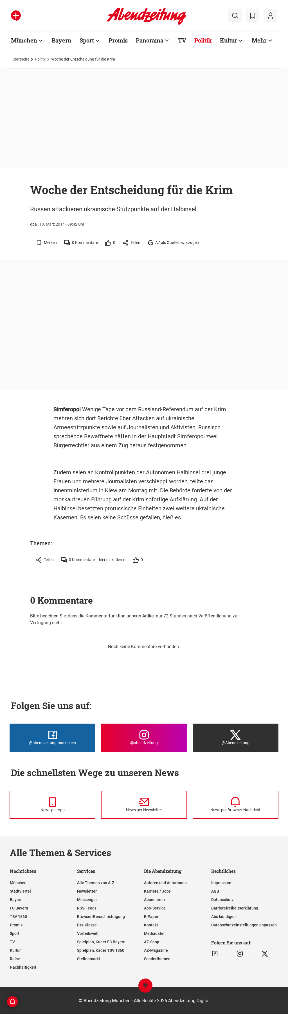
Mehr (259, 40)
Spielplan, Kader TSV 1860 (100, 950)
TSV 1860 (18, 916)
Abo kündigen (223, 916)
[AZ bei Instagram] (239, 953)
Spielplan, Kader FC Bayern (101, 942)
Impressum (221, 882)
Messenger (87, 899)
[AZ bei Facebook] (214, 953)
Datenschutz (222, 899)
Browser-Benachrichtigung (101, 916)
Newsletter (87, 891)
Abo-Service (155, 908)
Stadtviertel (20, 891)
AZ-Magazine (156, 950)
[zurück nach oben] (145, 988)
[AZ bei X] (264, 953)
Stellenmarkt (88, 959)
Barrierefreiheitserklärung (234, 908)
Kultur (228, 40)
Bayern (61, 40)
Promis (118, 40)
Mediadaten (155, 933)
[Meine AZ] (270, 16)
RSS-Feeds (86, 908)
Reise (15, 959)
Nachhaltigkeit (23, 967)
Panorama (149, 40)
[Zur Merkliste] (252, 16)
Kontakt (151, 925)
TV (182, 40)
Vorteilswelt (88, 933)
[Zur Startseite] (146, 23)
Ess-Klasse (87, 925)
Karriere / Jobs (157, 891)
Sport (87, 40)
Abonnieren (154, 899)
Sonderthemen (157, 959)
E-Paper (151, 916)
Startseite (20, 59)
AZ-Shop (151, 942)
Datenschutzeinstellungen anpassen (244, 925)
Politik (203, 40)
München (24, 40)
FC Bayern (19, 908)
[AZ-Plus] (16, 15)
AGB (215, 891)
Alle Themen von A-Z (95, 882)
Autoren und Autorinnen (165, 882)
